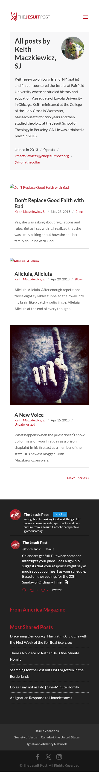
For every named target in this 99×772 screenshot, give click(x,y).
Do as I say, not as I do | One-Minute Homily (44, 687)
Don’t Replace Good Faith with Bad (49, 203)
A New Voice (29, 415)
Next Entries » (78, 478)
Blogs (79, 211)
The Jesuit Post (35, 542)
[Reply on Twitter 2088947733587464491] (25, 590)
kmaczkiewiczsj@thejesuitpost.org (42, 156)
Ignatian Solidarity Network (47, 744)
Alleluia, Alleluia (33, 274)
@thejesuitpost (32, 549)
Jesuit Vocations (47, 731)
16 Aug (49, 549)
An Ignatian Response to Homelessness (41, 697)
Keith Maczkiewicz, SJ (30, 211)
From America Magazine (37, 609)
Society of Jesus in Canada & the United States (47, 737)
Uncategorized (25, 424)
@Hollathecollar (27, 162)
